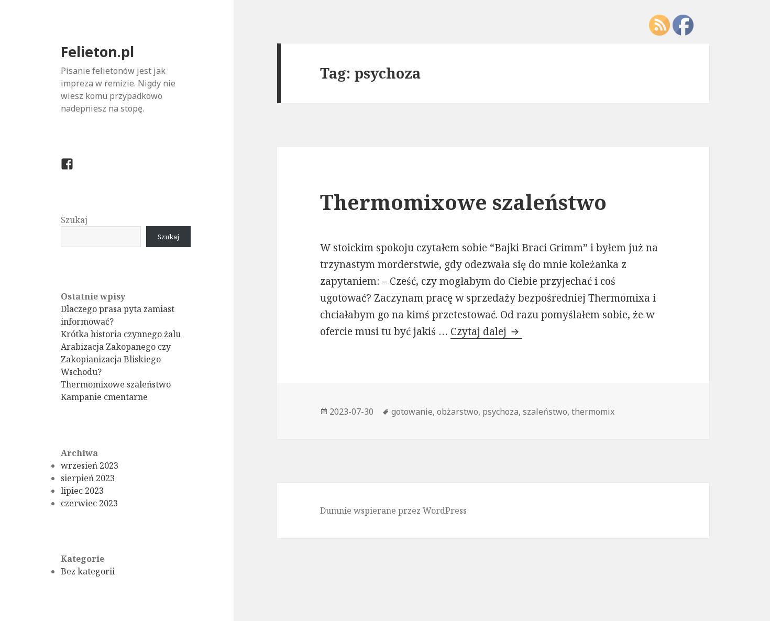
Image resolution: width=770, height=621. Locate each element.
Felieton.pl (97, 51)
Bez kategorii (88, 571)
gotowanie (412, 411)
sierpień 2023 (88, 478)
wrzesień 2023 (89, 465)
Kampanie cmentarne (104, 397)
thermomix (592, 411)
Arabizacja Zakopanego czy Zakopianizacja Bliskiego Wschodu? (116, 359)
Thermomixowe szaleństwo (116, 384)
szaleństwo (545, 411)
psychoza (500, 411)
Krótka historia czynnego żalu (121, 334)
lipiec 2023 (82, 490)
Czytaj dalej (486, 331)
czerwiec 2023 (89, 503)
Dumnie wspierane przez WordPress (393, 510)
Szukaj (74, 220)
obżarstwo (457, 411)
